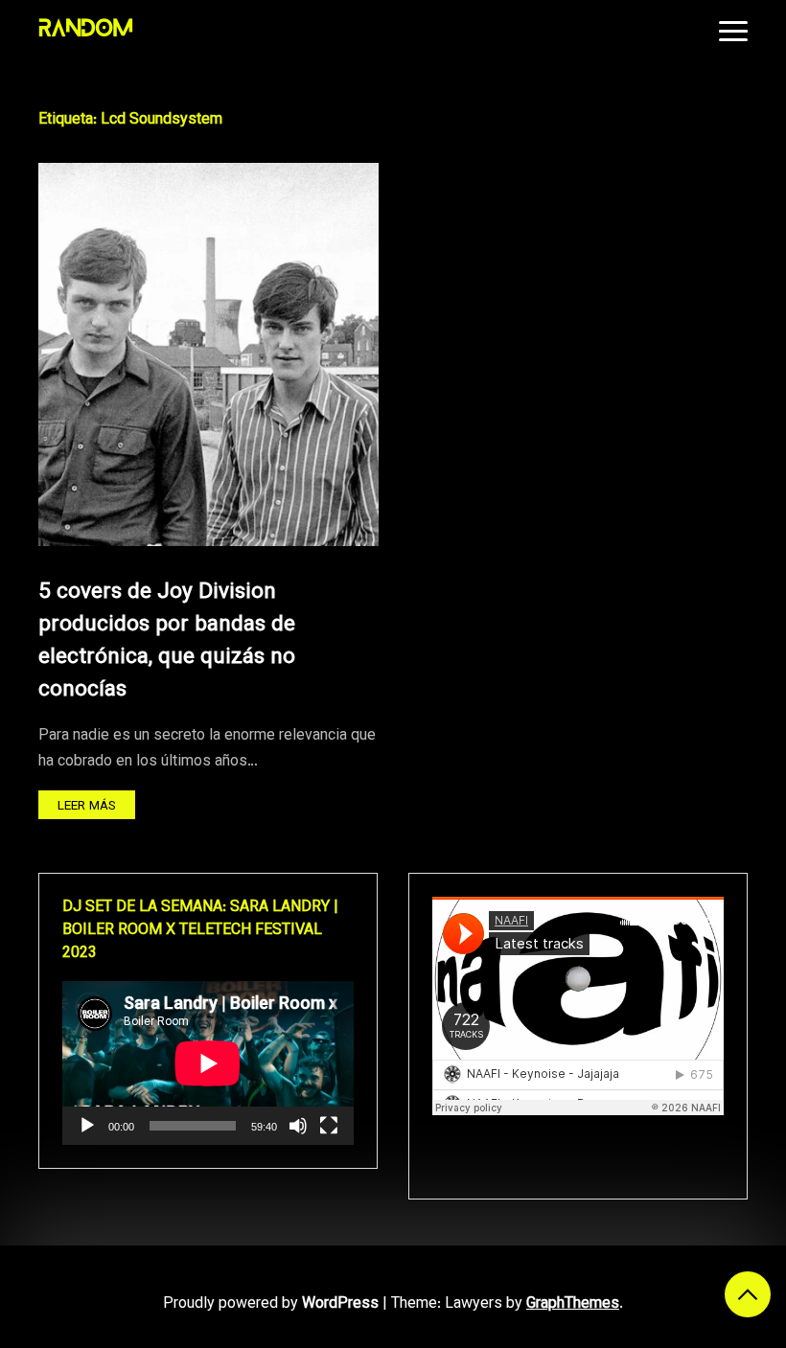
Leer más (87, 806)
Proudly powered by (271, 1304)
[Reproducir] (87, 1125)
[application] (208, 1063)
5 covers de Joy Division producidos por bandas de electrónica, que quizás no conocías (166, 642)
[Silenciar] (298, 1125)
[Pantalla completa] (328, 1125)
